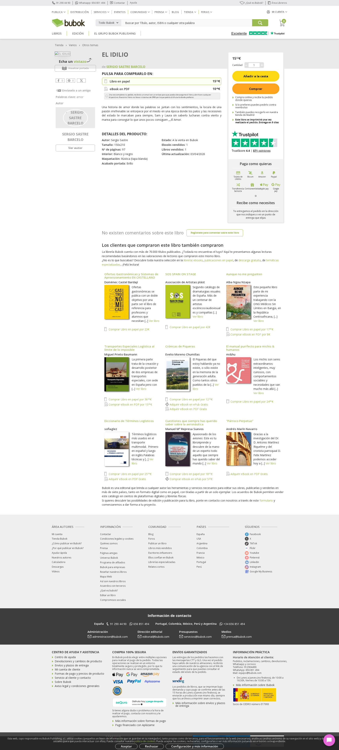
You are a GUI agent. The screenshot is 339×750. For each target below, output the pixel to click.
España (201, 534)
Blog (175, 12)
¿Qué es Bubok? (254, 3)
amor (80, 97)
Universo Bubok (109, 557)
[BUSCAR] (260, 22)
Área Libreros (279, 3)
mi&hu (230, 354)
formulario (266, 500)
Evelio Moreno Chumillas (182, 354)
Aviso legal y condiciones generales (77, 686)
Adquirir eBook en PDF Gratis (188, 409)
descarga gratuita (250, 260)
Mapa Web (106, 576)
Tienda (59, 45)
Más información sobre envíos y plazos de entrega (200, 704)
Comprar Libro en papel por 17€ (251, 329)
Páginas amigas (108, 553)
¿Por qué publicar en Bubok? (68, 548)
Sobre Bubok (63, 682)
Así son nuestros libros (113, 581)
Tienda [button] (188, 12)
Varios (73, 45)
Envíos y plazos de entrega (72, 665)
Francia (201, 553)
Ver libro (154, 321)
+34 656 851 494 (234, 624)
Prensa (104, 548)
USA (199, 538)
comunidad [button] (138, 12)
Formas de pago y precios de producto (79, 673)
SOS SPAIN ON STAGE (180, 274)
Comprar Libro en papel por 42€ (189, 327)
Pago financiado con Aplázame (135, 725)
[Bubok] (68, 22)
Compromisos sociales (113, 600)
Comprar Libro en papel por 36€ (129, 399)
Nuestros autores (61, 557)
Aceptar (126, 746)
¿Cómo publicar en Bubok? (67, 543)
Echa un (72, 61)
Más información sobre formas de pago (140, 721)
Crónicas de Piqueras (180, 346)
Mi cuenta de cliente (67, 669)
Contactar (119, 3)
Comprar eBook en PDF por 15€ (130, 404)
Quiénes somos (109, 543)
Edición (78, 33)
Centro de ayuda (65, 657)
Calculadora (58, 562)
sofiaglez (110, 429)
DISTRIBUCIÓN (79, 12)
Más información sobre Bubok (255, 685)
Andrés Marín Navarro (241, 429)
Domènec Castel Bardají (121, 282)
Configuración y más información (194, 746)
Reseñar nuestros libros (113, 572)
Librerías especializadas (161, 562)
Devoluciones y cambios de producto (78, 661)
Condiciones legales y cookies (116, 538)
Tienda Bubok (59, 538)
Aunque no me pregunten (244, 274)
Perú (199, 566)
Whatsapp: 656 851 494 (92, 3)
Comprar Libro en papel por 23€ (128, 329)
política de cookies (144, 741)
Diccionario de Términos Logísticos (129, 421)
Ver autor (75, 148)
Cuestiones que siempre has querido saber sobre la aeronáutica (191, 422)
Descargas (58, 566)
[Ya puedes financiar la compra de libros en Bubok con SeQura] (139, 702)
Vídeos (55, 571)
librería (188, 260)
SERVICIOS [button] (100, 12)
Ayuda (133, 2)
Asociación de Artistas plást (185, 282)
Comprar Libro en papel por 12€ (190, 399)
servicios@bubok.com (198, 637)
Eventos (120, 12)
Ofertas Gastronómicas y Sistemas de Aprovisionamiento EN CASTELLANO (131, 275)
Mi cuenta (57, 534)
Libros (57, 33)
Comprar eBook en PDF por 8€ (250, 334)
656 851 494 (141, 624)
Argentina (202, 543)
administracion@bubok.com (110, 637)
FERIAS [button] (205, 12)
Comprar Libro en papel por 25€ (129, 474)
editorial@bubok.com (155, 637)
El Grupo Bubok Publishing (115, 33)
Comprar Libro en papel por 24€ (251, 401)
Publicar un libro (157, 543)
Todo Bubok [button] (106, 23)
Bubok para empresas (112, 567)
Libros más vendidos (160, 548)
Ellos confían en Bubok (160, 557)
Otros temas (90, 45)
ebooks (198, 260)
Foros (151, 538)
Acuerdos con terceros (113, 585)
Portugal (201, 562)
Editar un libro (108, 595)
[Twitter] (81, 80)
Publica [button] (57, 12)
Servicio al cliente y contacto (73, 678)
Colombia (202, 548)
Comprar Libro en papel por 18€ (190, 474)
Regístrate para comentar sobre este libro (215, 232)
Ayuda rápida (59, 553)
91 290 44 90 (63, 3)
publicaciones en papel (218, 260)
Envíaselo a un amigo (76, 90)
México (200, 557)
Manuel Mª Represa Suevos (184, 429)
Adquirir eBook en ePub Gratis (188, 404)
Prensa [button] (159, 12)
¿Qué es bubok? (109, 590)
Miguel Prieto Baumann (120, 354)
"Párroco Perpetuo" (239, 421)
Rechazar (151, 746)
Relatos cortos (156, 566)
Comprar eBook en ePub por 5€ (190, 479)
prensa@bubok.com (239, 637)
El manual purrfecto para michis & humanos (250, 348)
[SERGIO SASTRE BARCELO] (75, 117)
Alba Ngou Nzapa (238, 282)
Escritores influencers (160, 553)
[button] (277, 12)
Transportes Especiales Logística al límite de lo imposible (129, 348)
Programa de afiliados (112, 562)
